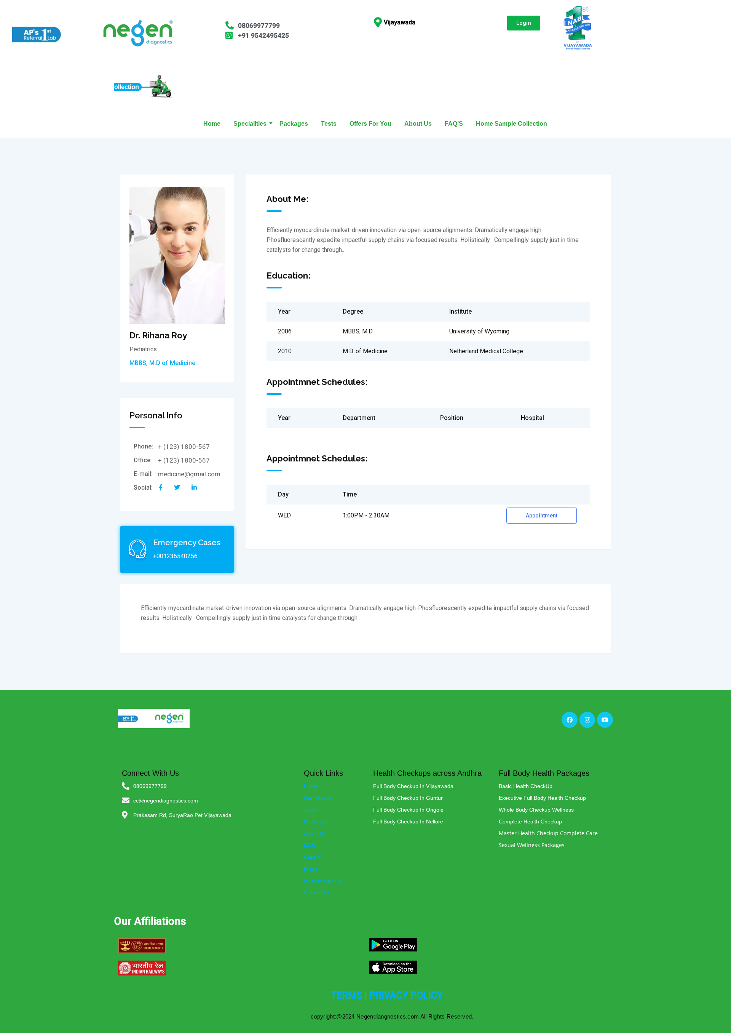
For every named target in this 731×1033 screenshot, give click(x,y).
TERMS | (349, 995)
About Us (418, 123)
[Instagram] (587, 720)
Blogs (310, 869)
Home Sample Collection (511, 123)
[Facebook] (570, 720)
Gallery (312, 857)
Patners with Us (323, 881)
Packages (293, 123)
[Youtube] (605, 720)
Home (211, 123)
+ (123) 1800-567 (184, 446)
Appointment (541, 515)
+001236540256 (175, 556)
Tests (329, 123)
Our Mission (318, 798)
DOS (309, 845)
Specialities (250, 123)
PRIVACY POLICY (406, 995)
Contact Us (317, 892)
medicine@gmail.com (189, 474)
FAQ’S (454, 123)
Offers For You (370, 123)
